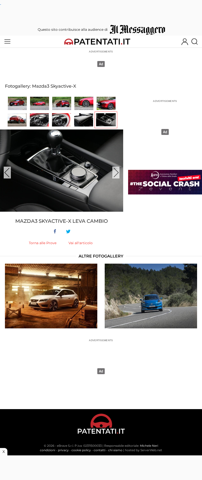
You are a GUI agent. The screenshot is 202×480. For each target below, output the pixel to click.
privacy (63, 450)
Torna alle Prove (42, 243)
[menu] (7, 42)
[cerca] (196, 42)
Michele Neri (149, 446)
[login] (184, 42)
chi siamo (115, 450)
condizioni (47, 450)
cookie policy (81, 450)
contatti (99, 450)
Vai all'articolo (80, 243)
